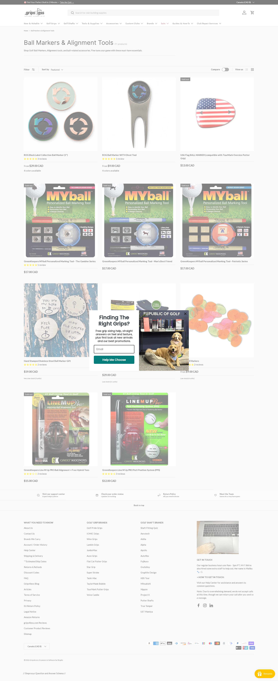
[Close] (185, 313)
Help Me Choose (114, 360)
